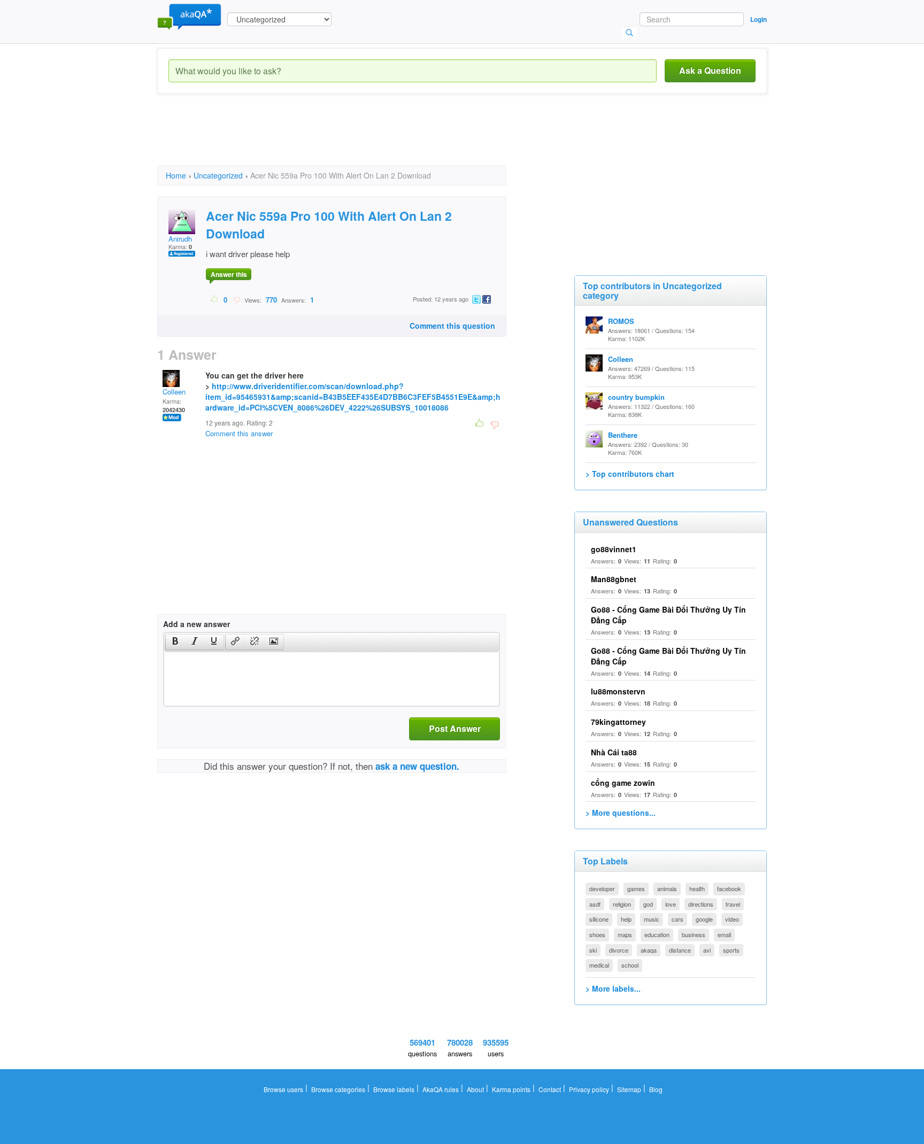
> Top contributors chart (630, 473)
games (636, 888)
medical (599, 965)
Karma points (511, 1089)
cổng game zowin (623, 782)
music (651, 919)
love (670, 904)
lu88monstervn (618, 691)
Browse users (283, 1089)
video (732, 919)
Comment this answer (239, 433)
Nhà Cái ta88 (614, 752)
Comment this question (452, 325)
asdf (594, 904)
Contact (549, 1089)
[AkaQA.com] (189, 16)
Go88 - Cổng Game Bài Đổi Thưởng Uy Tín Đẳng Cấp (668, 656)
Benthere (622, 435)
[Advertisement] (351, 139)
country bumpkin (636, 397)
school (629, 965)
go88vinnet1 (613, 549)
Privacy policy (589, 1089)
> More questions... (621, 812)
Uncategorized (218, 175)
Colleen (174, 392)
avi (707, 950)
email (724, 934)
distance (680, 950)
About (475, 1089)
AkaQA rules (440, 1089)
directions (700, 904)
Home (176, 175)
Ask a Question (710, 70)
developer (602, 888)
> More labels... (613, 988)
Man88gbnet (613, 579)
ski (593, 950)
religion (622, 904)
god (648, 904)
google (704, 919)
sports (731, 950)
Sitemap (629, 1089)
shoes (597, 934)
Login (758, 19)
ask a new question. (417, 766)
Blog (656, 1089)
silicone (599, 919)
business (693, 934)
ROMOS (621, 321)
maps (625, 934)
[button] (175, 642)
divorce (618, 950)
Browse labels (393, 1089)
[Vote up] (214, 299)
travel (733, 904)
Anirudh (180, 239)
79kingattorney (618, 721)
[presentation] (175, 642)
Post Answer (455, 728)
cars (677, 919)
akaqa (649, 950)
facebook (729, 888)
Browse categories (338, 1089)
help (626, 919)
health (697, 888)
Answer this (229, 274)
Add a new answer (196, 624)
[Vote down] (236, 299)
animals (667, 888)
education (656, 934)
